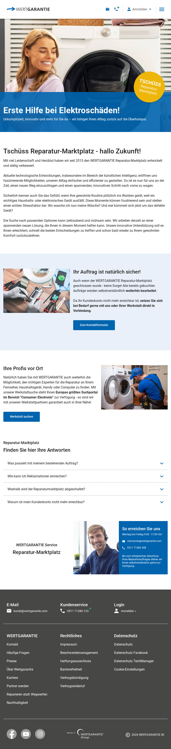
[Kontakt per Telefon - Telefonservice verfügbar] (116, 9)
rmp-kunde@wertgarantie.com (144, 541)
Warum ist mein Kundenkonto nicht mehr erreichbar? (46, 502)
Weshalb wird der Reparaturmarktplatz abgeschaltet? (46, 489)
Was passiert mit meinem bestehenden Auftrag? (43, 463)
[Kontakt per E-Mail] (107, 9)
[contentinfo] (145, 735)
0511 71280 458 (136, 547)
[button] (139, 9)
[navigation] (85, 607)
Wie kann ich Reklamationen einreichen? (37, 476)
